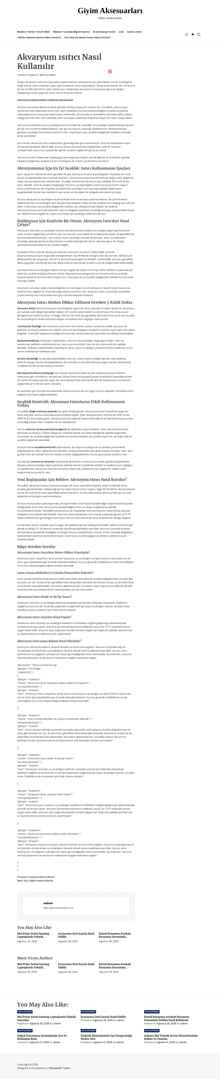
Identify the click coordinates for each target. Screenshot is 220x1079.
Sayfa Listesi (134, 31)
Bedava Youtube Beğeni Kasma (71, 31)
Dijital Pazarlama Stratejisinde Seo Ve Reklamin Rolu (42, 1037)
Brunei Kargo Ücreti (104, 31)
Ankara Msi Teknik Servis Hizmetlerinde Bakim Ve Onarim (171, 1037)
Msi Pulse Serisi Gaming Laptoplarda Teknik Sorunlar (33, 937)
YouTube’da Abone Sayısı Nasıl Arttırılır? (87, 37)
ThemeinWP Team (59, 1068)
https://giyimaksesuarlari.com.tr (58, 908)
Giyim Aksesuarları (110, 10)
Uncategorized (25, 1012)
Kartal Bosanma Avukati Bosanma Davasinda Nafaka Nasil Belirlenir (115, 937)
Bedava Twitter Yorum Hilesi (33, 31)
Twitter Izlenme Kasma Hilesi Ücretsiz (39, 37)
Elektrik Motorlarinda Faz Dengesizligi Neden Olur (106, 1037)
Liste (121, 31)
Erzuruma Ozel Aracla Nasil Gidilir (76, 935)
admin (52, 74)
